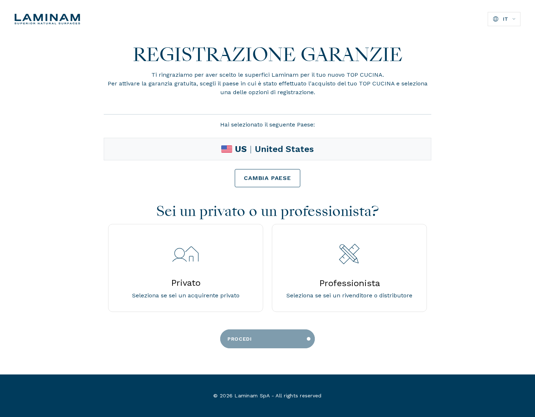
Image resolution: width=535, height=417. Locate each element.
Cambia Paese (267, 178)
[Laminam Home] (47, 19)
